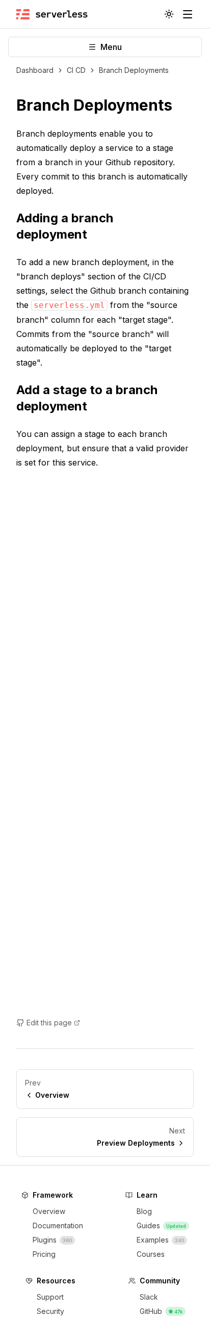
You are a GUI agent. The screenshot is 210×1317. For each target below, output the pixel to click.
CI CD (76, 70)
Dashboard (35, 70)
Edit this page (49, 1022)
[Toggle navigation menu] (187, 14)
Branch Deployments (134, 70)
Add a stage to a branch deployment (87, 398)
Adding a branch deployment (64, 226)
